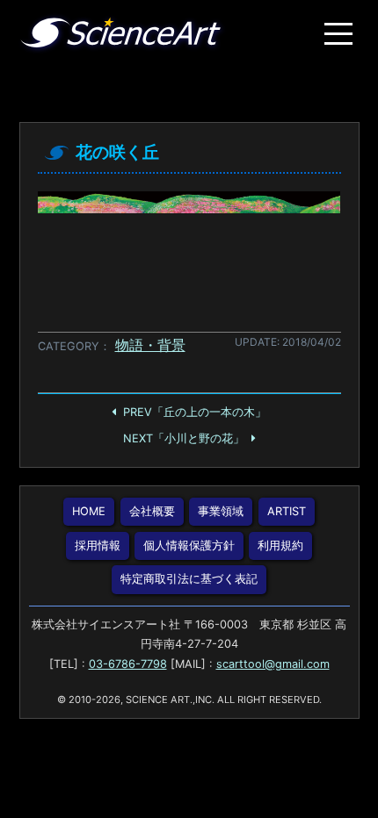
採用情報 (97, 545)
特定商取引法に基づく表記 (189, 578)
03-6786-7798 (128, 664)
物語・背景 (150, 345)
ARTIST (286, 511)
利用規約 (280, 545)
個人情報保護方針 (189, 545)
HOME (88, 511)
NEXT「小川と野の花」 (183, 438)
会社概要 (152, 511)
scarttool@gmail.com (273, 664)
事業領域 (221, 511)
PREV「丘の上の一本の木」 (194, 412)
